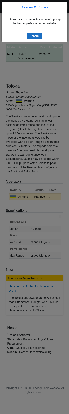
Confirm (34, 36)
